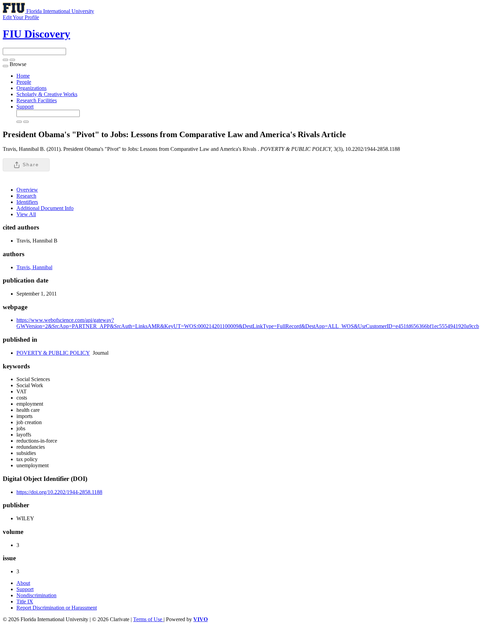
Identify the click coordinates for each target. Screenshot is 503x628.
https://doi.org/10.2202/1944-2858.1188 (59, 492)
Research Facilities (36, 100)
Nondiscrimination (36, 595)
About (23, 583)
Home (23, 76)
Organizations (31, 88)
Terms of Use (148, 619)
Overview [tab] (27, 190)
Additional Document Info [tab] (45, 208)
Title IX (24, 601)
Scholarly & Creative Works (46, 94)
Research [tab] (26, 196)
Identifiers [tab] (27, 202)
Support (25, 106)
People (23, 82)
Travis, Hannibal (34, 267)
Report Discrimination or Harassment (56, 608)
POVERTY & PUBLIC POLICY (53, 353)
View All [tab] (26, 214)
